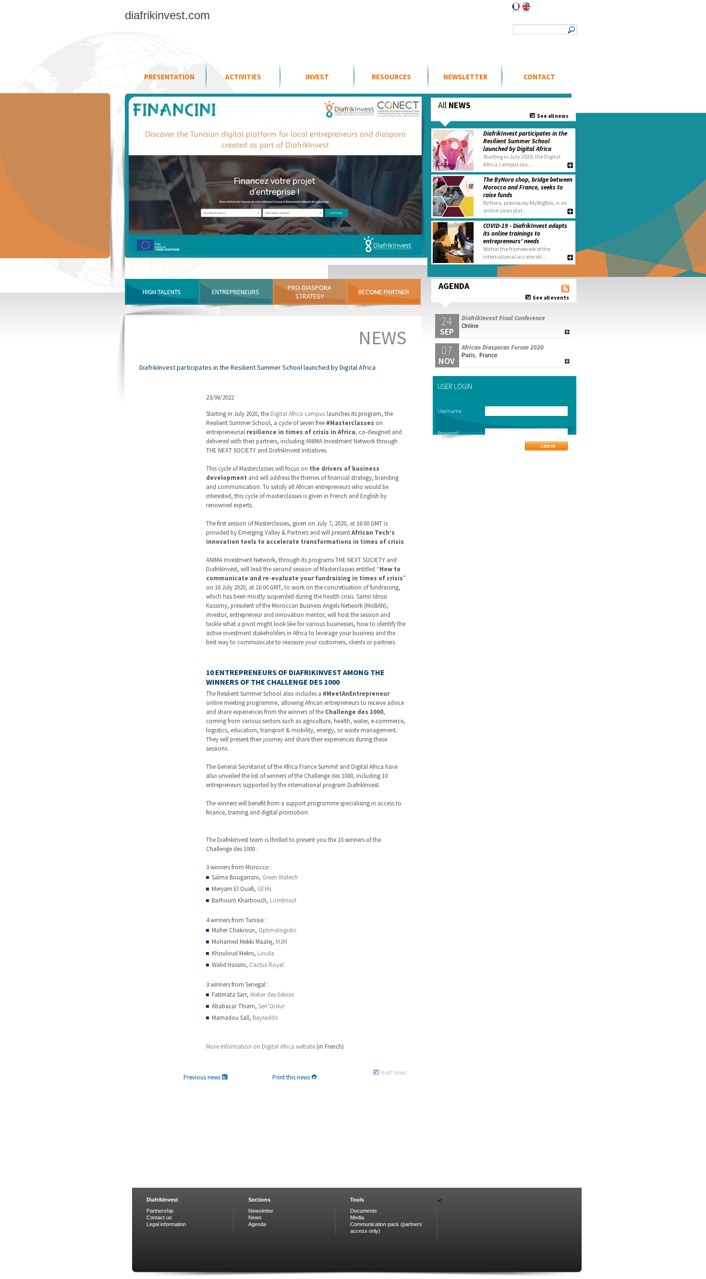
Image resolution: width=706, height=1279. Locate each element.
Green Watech (280, 877)
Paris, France (480, 355)
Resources (391, 76)
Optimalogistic (277, 930)
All (454, 105)
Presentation (169, 76)
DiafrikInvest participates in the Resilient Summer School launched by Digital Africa (525, 141)
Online (470, 326)
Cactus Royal (266, 965)
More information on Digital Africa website (260, 1046)
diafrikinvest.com (167, 15)
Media (357, 1217)
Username (450, 410)
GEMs (264, 889)
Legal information (166, 1224)
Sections (259, 1200)
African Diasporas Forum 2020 (503, 347)
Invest (317, 76)
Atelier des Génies (272, 995)
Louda (265, 953)
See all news (552, 116)
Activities (243, 76)
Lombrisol (283, 900)
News (255, 1217)
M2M (281, 942)
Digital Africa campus (297, 414)
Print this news (291, 1077)
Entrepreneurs (235, 292)
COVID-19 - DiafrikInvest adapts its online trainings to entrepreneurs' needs (525, 233)
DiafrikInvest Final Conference (503, 318)
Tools (357, 1200)
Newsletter (465, 76)
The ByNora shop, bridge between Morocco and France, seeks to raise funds (527, 187)
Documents (363, 1211)
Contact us (159, 1217)
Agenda (257, 1224)
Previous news (202, 1077)
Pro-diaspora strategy (309, 292)
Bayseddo (265, 1018)
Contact (539, 76)
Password (448, 433)
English (526, 7)
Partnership (159, 1211)
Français (516, 7)
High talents (162, 292)
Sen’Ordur (271, 1006)
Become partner (383, 292)
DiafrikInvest (162, 1200)
